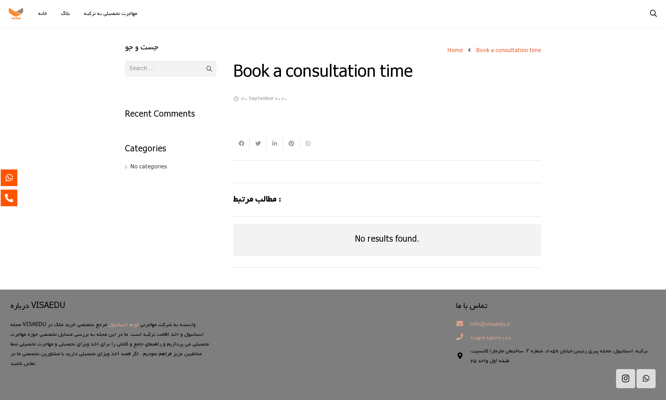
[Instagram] (625, 378)
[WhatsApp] (646, 378)
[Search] (653, 14)
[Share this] (241, 143)
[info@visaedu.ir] (463, 325)
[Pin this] (291, 143)
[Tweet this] (258, 143)
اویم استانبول (124, 324)
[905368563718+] (463, 338)
